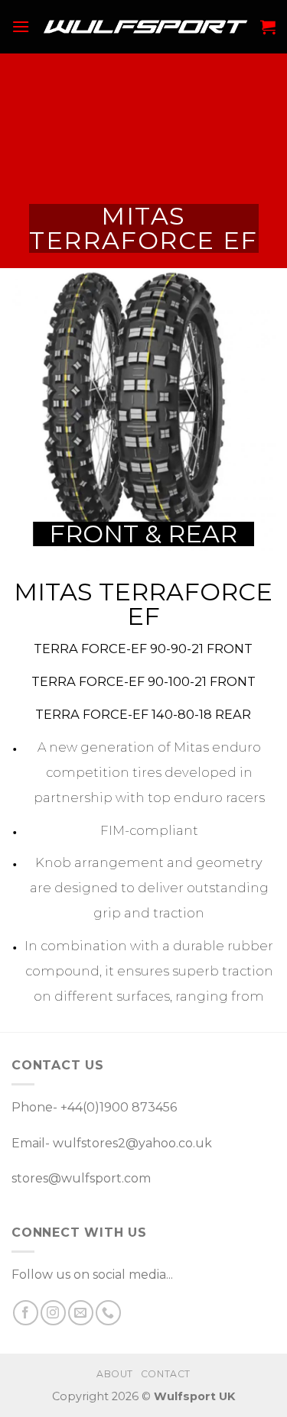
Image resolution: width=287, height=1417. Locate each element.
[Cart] (268, 27)
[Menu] (20, 26)
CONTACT (166, 1374)
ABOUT (114, 1374)
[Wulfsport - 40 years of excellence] (145, 26)
